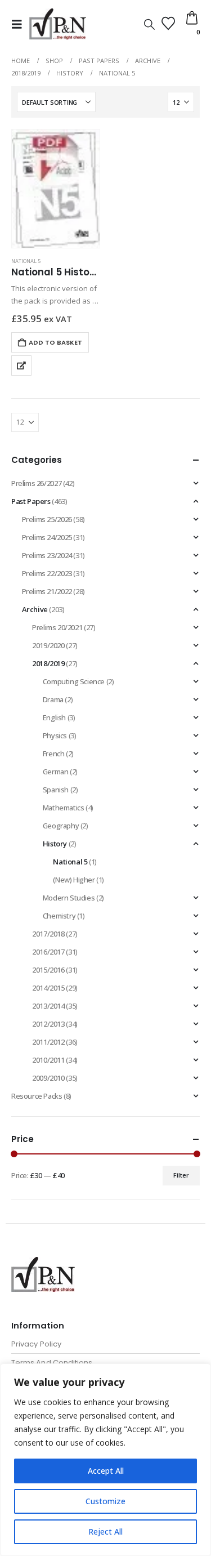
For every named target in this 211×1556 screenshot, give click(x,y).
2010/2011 (48, 1060)
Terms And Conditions (51, 1362)
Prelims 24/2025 (47, 537)
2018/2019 (48, 663)
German (56, 771)
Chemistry (59, 916)
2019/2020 (48, 645)
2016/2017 (48, 952)
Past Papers (31, 501)
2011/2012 (48, 1042)
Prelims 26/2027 (36, 483)
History (55, 844)
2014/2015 (48, 988)
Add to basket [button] (55, 342)
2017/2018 (48, 934)
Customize (105, 1501)
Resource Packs (36, 1096)
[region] (105, 1459)
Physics (55, 735)
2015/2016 (48, 970)
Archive (35, 609)
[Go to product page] (56, 189)
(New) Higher (74, 880)
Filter (181, 1175)
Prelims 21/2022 (47, 591)
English (54, 717)
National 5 (26, 261)
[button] (20, 24)
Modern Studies (69, 898)
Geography (61, 826)
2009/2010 (48, 1078)
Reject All (105, 1531)
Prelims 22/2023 (47, 573)
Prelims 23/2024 (47, 555)
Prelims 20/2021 (57, 627)
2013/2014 (48, 1006)
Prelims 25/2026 (47, 519)
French (54, 753)
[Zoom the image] (43, 1263)
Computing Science (74, 681)
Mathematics (63, 807)
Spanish (56, 789)
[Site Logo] (57, 23)
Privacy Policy (36, 1344)
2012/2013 (48, 1024)
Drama (53, 699)
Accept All (106, 1470)
